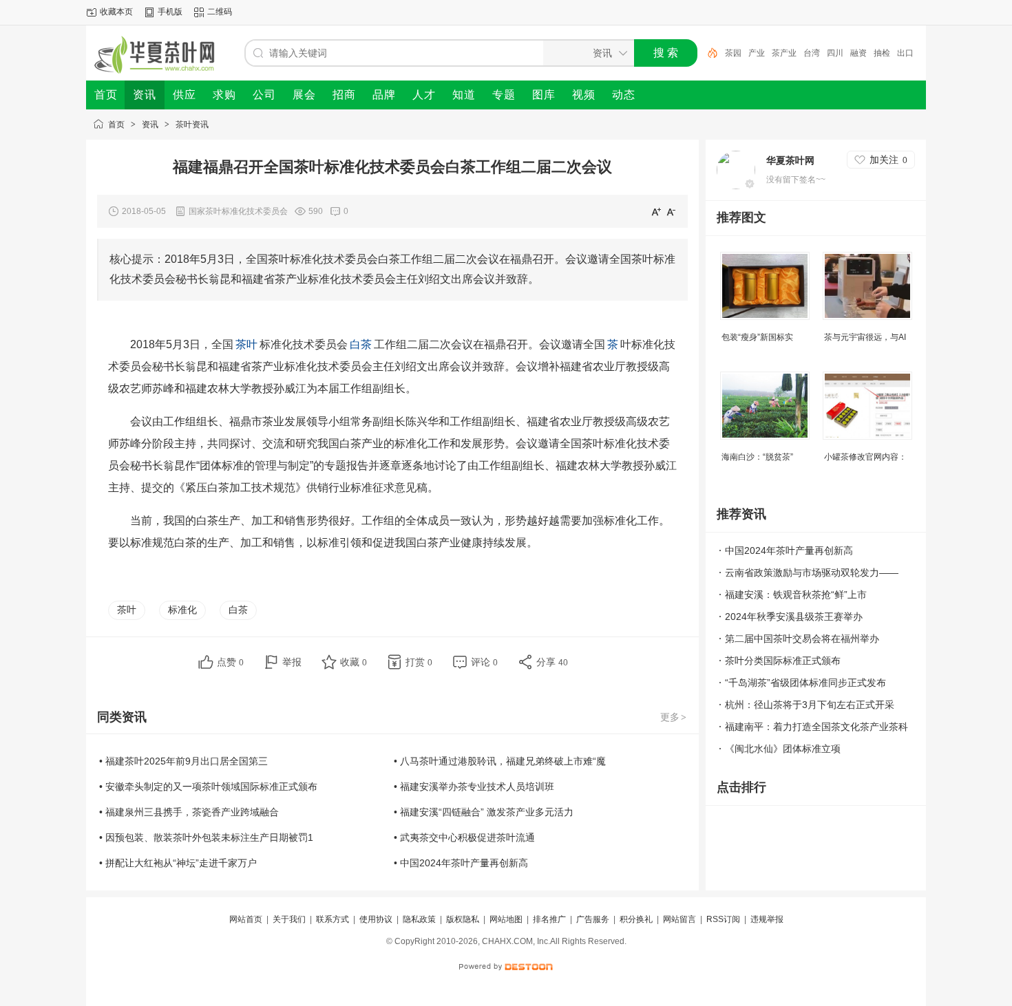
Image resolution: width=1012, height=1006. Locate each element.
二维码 (219, 12)
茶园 (733, 53)
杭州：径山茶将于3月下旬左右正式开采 (809, 704)
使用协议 (375, 919)
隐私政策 (419, 919)
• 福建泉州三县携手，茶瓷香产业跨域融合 (189, 811)
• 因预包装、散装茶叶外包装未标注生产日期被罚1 (206, 837)
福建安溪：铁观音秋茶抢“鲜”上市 (796, 594)
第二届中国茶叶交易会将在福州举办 (802, 638)
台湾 (811, 53)
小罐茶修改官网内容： (865, 457)
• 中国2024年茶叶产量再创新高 (461, 862)
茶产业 (784, 53)
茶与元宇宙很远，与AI (865, 337)
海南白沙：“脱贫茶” (757, 457)
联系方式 (332, 919)
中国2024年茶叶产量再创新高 (789, 550)
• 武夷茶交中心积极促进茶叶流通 (464, 837)
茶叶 (126, 609)
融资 (858, 53)
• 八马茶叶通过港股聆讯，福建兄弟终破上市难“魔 (500, 761)
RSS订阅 (723, 919)
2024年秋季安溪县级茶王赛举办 (794, 616)
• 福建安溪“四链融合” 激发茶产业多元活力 (483, 811)
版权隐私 (462, 919)
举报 (292, 661)
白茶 (238, 609)
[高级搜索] (707, 53)
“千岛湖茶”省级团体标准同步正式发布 (805, 682)
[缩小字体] (671, 211)
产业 (756, 53)
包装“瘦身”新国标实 (757, 337)
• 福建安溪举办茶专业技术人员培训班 (474, 786)
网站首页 (245, 919)
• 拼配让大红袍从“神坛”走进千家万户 (178, 862)
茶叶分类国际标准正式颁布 (783, 660)
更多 (673, 717)
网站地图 (506, 919)
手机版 (170, 12)
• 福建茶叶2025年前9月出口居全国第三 (183, 761)
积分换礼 (636, 919)
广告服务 (592, 919)
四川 (835, 53)
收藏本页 (116, 12)
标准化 (182, 609)
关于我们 (289, 919)
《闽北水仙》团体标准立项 (783, 748)
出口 (905, 53)
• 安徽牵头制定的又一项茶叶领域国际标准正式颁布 (208, 786)
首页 (116, 124)
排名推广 (549, 919)
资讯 (150, 124)
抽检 (882, 53)
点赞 (230, 661)
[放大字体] (656, 211)
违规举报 (766, 919)
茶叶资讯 (192, 124)
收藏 (353, 661)
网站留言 (679, 919)
